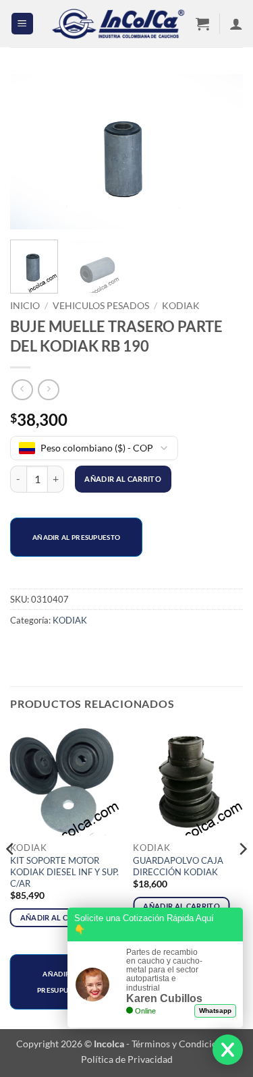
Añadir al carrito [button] (58, 917)
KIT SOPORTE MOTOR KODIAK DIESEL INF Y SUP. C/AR (64, 872)
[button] (22, 24)
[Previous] (32, 154)
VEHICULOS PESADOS (101, 305)
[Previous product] (48, 389)
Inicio (25, 305)
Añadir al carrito (122, 478)
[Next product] (21, 389)
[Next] (221, 154)
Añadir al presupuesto (76, 537)
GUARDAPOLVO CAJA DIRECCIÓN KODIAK (178, 866)
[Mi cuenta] (236, 23)
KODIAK (181, 305)
